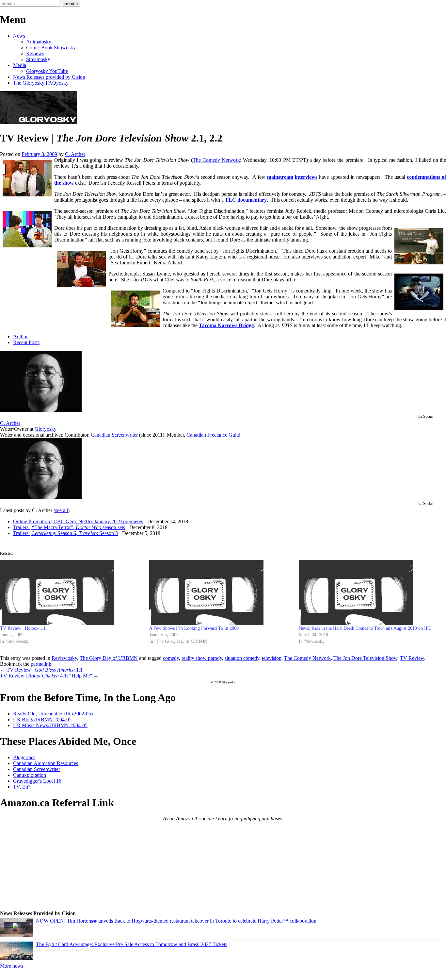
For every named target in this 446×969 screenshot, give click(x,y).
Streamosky (38, 59)
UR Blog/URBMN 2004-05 (42, 719)
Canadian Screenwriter (114, 435)
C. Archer (75, 154)
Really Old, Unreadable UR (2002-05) (53, 713)
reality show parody (202, 658)
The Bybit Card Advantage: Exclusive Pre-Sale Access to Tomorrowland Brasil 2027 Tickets (131, 944)
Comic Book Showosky (51, 47)
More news (11, 966)
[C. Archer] (41, 410)
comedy (171, 658)
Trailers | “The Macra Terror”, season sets (69, 527)
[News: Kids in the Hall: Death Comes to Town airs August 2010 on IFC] (370, 592)
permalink (41, 664)
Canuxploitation (29, 775)
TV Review (412, 658)
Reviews (35, 53)
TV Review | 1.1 (41, 670)
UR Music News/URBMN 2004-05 (50, 725)
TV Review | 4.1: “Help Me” (49, 675)
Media (19, 65)
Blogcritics (24, 757)
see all (61, 510)
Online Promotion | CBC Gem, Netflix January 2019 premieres (78, 521)
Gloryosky (45, 429)
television (271, 658)
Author (20, 336)
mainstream (280, 177)
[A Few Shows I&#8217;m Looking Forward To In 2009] (220, 592)
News (19, 36)
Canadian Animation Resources (45, 763)
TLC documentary (246, 200)
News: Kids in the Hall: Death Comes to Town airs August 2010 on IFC (365, 628)
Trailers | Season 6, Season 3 (65, 533)
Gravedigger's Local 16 (37, 781)
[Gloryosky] (38, 122)
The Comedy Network (216, 160)
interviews (306, 177)
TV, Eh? (21, 787)
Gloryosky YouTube (47, 71)
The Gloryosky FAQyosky (41, 83)
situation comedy (242, 658)
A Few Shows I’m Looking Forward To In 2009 (194, 628)
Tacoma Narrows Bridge (226, 325)
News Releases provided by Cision (49, 77)
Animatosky (38, 41)
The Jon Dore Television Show (365, 658)
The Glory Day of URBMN (109, 658)
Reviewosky (64, 658)
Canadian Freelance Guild (213, 435)
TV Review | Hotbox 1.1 (23, 628)
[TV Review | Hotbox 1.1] (71, 592)
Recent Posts (26, 342)
